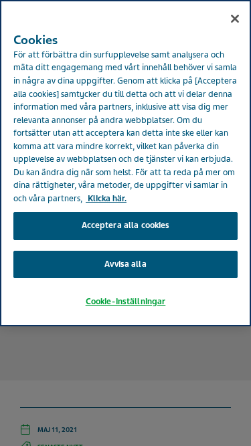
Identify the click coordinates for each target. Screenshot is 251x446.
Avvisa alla (125, 264)
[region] (125, 163)
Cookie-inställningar (126, 301)
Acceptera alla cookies (126, 225)
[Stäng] (235, 18)
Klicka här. (106, 198)
